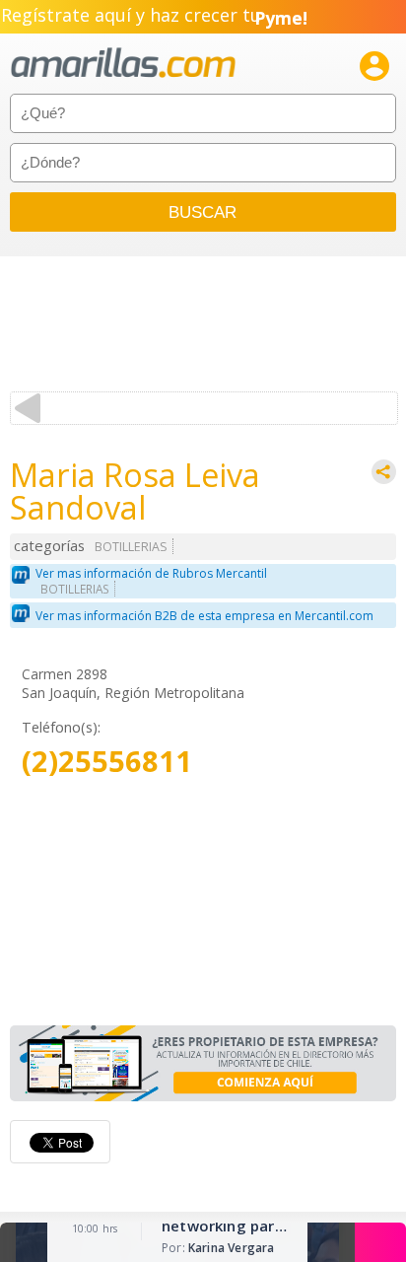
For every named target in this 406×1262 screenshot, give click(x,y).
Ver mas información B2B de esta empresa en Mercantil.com (204, 615)
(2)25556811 (107, 761)
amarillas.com (123, 64)
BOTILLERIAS (131, 546)
